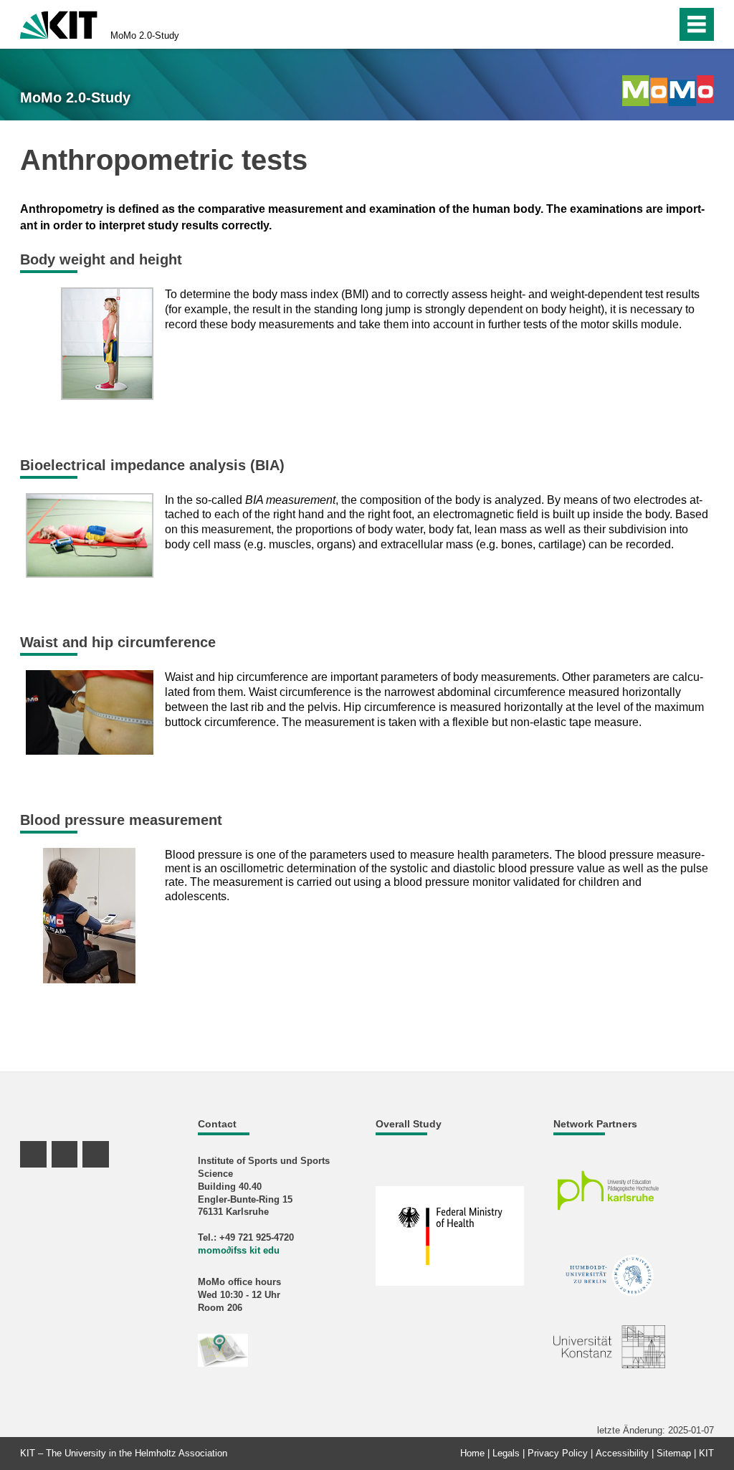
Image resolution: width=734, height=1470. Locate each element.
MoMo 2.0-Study (144, 35)
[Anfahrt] (223, 1349)
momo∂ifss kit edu (239, 1250)
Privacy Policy (558, 1453)
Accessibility (622, 1453)
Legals (506, 1453)
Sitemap (674, 1453)
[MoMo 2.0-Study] (668, 90)
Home (472, 1453)
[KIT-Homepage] (58, 23)
